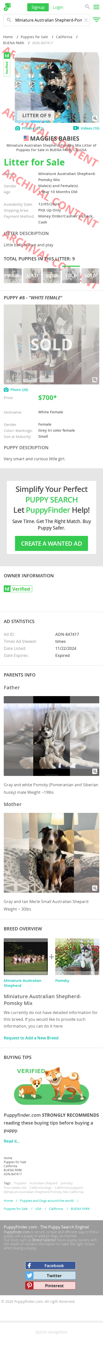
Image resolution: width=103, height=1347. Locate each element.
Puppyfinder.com (17, 1231)
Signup (38, 7)
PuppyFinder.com (20, 1227)
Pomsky (62, 980)
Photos (32, 128)
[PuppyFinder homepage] (7, 7)
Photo (19, 389)
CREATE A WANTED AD (51, 543)
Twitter (54, 1275)
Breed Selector (44, 1240)
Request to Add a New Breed (31, 1038)
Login (58, 7)
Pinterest (54, 1285)
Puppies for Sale (34, 36)
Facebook (54, 1265)
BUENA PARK (13, 42)
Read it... (12, 1141)
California (64, 36)
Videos (90, 128)
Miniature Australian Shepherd (23, 983)
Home (8, 36)
